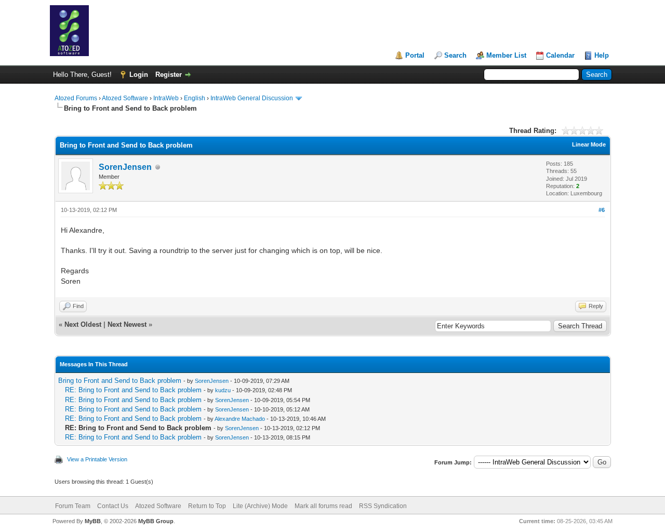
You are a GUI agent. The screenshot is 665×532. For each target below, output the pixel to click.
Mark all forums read (323, 506)
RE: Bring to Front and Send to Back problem (133, 390)
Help (601, 55)
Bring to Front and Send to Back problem (119, 380)
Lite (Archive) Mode (260, 506)
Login (138, 74)
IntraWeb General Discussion (251, 98)
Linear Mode (589, 144)
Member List (506, 55)
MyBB (93, 521)
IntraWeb (166, 98)
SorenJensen (125, 167)
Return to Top (207, 506)
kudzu (223, 390)
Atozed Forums (76, 98)
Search (455, 55)
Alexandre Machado (240, 419)
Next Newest (127, 324)
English (194, 98)
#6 (601, 210)
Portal (414, 55)
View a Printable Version (97, 459)
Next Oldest (82, 324)
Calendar (560, 55)
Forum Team (72, 506)
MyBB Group (156, 521)
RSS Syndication (383, 506)
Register (168, 74)
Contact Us (112, 506)
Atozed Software (125, 98)
